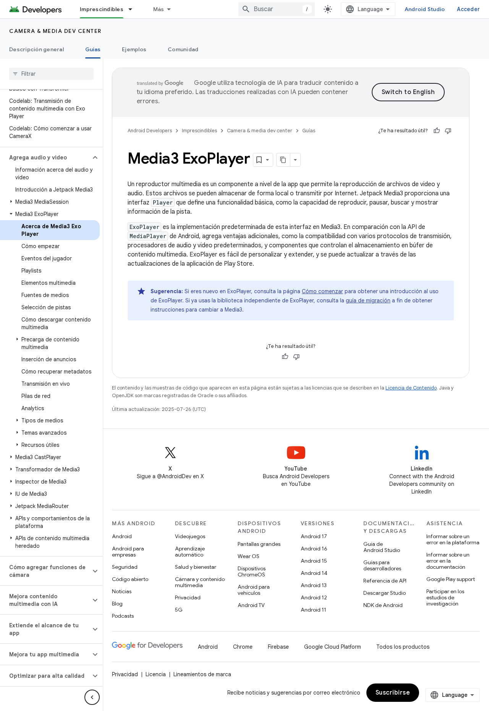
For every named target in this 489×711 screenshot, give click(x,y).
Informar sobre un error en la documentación (448, 560)
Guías (92, 49)
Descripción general (36, 49)
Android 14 (314, 573)
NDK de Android (383, 605)
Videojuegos (190, 536)
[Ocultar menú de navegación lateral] (92, 697)
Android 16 (314, 548)
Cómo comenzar (322, 291)
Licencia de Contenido (411, 388)
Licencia (156, 674)
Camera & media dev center (55, 31)
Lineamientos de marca (202, 674)
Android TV (251, 605)
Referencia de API (384, 580)
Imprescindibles (101, 9)
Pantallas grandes (259, 544)
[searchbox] (51, 74)
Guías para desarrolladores (382, 565)
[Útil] (436, 130)
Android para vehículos (254, 589)
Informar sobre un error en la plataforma (452, 539)
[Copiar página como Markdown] (283, 159)
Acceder (468, 9)
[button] (45, 157)
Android (122, 536)
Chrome (243, 646)
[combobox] (276, 9)
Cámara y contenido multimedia (200, 582)
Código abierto (130, 579)
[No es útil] (448, 130)
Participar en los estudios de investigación (445, 597)
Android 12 (314, 597)
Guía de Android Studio (381, 547)
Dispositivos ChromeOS (252, 571)
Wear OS (248, 556)
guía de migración (368, 300)
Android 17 (314, 536)
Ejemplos (134, 49)
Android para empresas (128, 551)
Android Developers (150, 130)
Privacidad (188, 597)
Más (158, 9)
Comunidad (183, 49)
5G (179, 609)
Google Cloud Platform (332, 646)
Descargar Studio (384, 592)
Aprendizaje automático (190, 551)
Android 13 (314, 585)
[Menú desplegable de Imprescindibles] (133, 9)
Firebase (278, 646)
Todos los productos (402, 646)
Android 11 (313, 609)
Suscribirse (393, 692)
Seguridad (125, 566)
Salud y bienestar (195, 566)
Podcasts (123, 615)
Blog (117, 603)
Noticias (121, 591)
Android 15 (314, 560)
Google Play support (450, 579)
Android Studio (425, 9)
